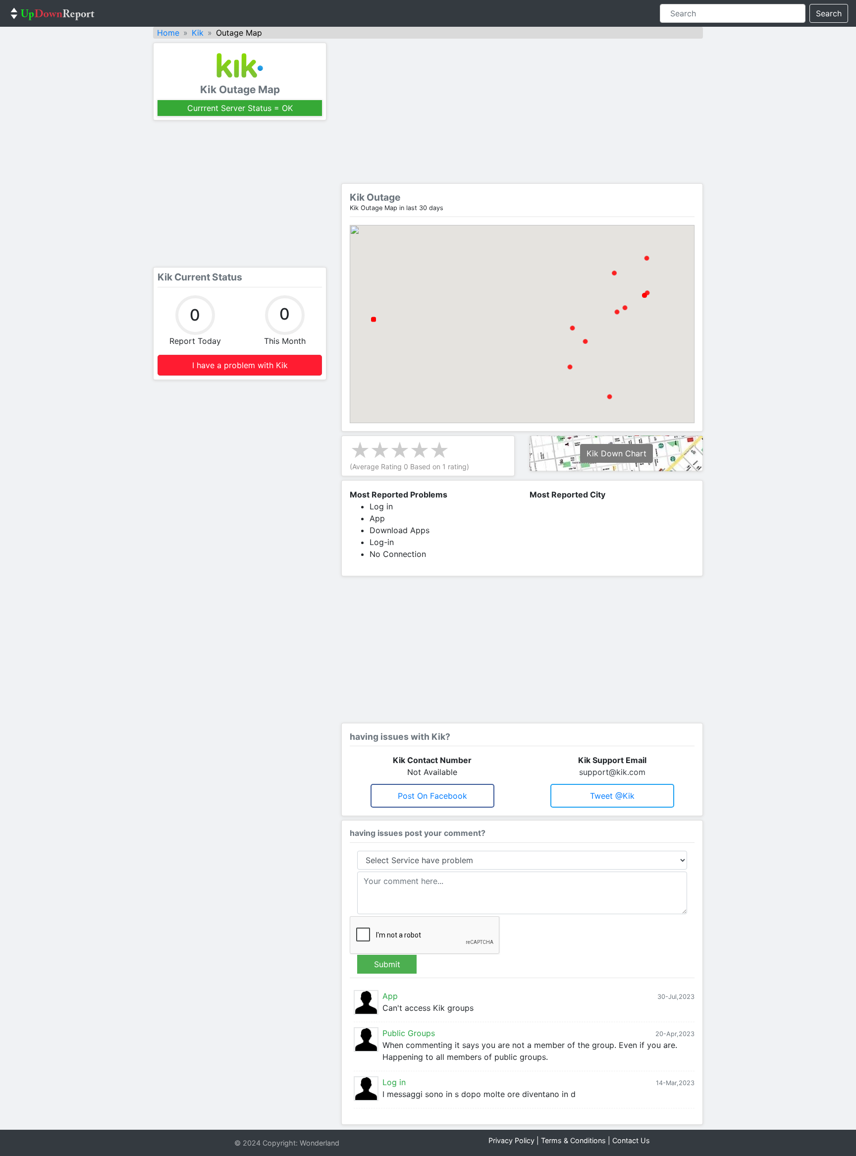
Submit (387, 964)
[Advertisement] (239, 193)
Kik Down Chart (616, 453)
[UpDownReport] (52, 13)
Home (168, 33)
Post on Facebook (432, 796)
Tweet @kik (612, 796)
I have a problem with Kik (240, 365)
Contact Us (631, 1140)
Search (829, 13)
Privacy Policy (511, 1140)
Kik (198, 33)
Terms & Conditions (573, 1140)
